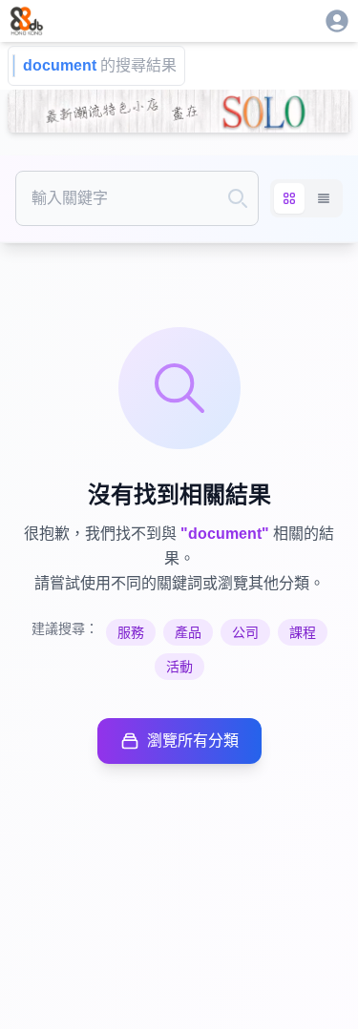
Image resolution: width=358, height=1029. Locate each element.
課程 (302, 632)
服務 (130, 632)
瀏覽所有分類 (193, 740)
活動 (179, 666)
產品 (188, 632)
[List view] (323, 198)
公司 (245, 632)
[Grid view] (289, 198)
